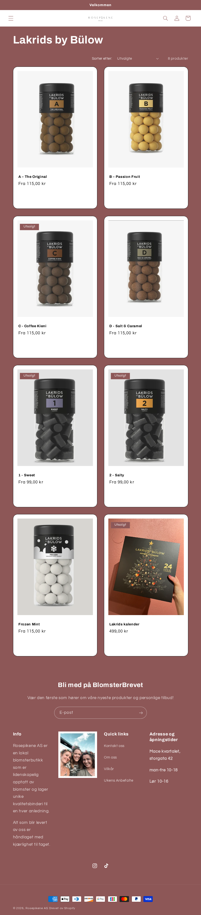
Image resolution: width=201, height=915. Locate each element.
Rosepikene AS (36, 908)
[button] (10, 18)
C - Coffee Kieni (32, 326)
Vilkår (109, 769)
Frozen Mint (29, 624)
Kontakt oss (114, 746)
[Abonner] (141, 713)
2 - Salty (116, 475)
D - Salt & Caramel (125, 326)
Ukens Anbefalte (118, 780)
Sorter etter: (102, 58)
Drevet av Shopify (62, 908)
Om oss (110, 757)
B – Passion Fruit (124, 177)
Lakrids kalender (124, 624)
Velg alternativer (55, 197)
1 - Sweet (26, 475)
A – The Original (32, 177)
